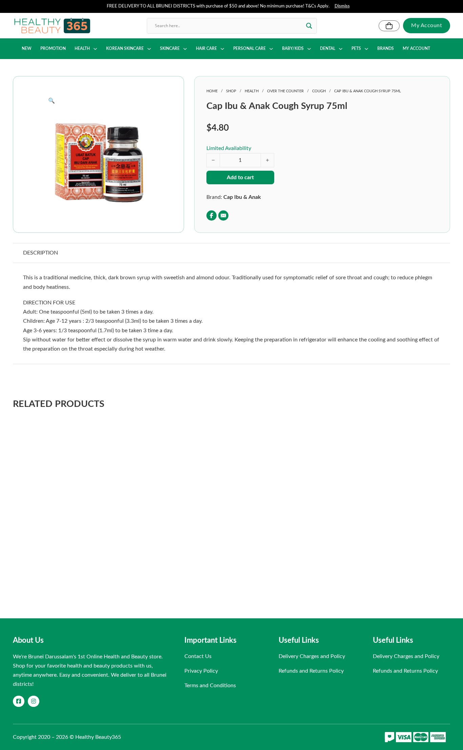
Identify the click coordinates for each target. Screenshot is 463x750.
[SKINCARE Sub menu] (185, 49)
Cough (319, 91)
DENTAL (327, 48)
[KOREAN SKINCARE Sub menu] (149, 49)
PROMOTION (53, 48)
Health (252, 91)
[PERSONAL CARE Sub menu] (271, 49)
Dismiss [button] (342, 6)
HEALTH (82, 48)
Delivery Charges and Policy (312, 656)
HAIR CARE (206, 48)
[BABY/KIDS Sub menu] (309, 49)
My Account (426, 25)
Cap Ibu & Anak (242, 197)
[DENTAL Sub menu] (341, 49)
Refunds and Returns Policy (311, 671)
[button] (98, 101)
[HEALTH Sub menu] (95, 49)
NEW (27, 48)
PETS (356, 48)
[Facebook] (211, 215)
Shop (231, 91)
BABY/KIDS (293, 48)
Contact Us (198, 656)
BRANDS (385, 48)
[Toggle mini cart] (389, 25)
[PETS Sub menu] (366, 49)
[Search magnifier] (309, 26)
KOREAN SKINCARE (125, 48)
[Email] (223, 215)
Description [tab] (40, 253)
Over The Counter (285, 91)
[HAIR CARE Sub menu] (222, 49)
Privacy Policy (201, 671)
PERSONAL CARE (249, 48)
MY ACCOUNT (416, 48)
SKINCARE (170, 48)
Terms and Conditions (210, 685)
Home (212, 91)
